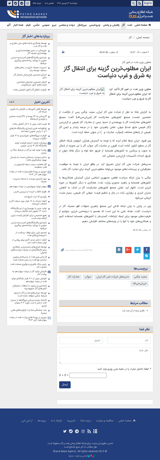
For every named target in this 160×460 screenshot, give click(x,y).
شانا (126, 14)
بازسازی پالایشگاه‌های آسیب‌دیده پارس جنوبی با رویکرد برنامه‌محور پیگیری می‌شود (29, 60)
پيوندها (42, 421)
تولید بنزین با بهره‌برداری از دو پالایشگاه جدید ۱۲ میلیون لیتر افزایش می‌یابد (29, 210)
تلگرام (21, 3)
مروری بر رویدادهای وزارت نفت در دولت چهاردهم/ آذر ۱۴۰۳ (28, 173)
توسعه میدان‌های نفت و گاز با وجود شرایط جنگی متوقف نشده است (30, 294)
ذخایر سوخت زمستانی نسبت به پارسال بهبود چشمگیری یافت (28, 159)
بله (15, 3)
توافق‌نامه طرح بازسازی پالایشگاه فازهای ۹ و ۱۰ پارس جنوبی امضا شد (28, 130)
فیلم (28, 25)
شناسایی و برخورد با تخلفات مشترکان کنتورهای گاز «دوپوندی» (29, 287)
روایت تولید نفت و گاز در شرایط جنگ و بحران (29, 151)
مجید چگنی (140, 277)
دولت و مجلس (67, 25)
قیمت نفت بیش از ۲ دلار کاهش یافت (29, 124)
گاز (123, 25)
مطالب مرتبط (139, 303)
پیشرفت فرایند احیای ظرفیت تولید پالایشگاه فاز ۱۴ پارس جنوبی (31, 144)
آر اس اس (27, 421)
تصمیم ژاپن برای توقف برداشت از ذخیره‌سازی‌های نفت (31, 234)
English (148, 3)
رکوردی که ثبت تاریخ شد (35, 196)
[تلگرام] (77, 432)
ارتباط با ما (56, 421)
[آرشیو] (95, 432)
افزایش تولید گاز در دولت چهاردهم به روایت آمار (29, 273)
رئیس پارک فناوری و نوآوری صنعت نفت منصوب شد (28, 266)
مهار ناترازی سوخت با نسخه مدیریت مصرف (30, 180)
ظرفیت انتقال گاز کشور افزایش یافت (30, 89)
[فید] (89, 432)
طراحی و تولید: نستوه (78, 456)
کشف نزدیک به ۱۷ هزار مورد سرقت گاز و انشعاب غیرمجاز (28, 202)
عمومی (45, 25)
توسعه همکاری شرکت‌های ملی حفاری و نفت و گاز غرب (28, 45)
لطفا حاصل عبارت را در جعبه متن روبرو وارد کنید (124, 369)
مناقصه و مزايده (104, 421)
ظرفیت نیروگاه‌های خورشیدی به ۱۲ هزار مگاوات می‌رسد (28, 137)
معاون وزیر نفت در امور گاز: (136, 62)
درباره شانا (37, 3)
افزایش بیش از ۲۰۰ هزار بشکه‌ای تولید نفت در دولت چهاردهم (29, 280)
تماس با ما (49, 3)
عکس (36, 25)
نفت (129, 25)
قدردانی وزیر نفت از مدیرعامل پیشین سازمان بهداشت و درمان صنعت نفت (30, 258)
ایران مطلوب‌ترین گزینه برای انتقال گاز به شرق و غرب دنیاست (107, 72)
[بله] (71, 432)
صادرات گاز (74, 277)
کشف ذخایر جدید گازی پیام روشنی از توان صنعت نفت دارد (29, 241)
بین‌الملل (81, 25)
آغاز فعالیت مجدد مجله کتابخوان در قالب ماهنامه (30, 166)
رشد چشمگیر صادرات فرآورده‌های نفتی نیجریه (29, 311)
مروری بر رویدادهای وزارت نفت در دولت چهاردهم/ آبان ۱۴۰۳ (28, 319)
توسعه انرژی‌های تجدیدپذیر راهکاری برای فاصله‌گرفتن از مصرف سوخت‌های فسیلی (29, 250)
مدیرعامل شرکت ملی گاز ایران (112, 277)
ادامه (11, 102)
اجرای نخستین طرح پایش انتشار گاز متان (30, 76)
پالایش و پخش (111, 25)
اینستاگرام (27, 3)
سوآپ (88, 277)
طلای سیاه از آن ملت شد (133, 310)
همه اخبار (18, 25)
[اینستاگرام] (83, 432)
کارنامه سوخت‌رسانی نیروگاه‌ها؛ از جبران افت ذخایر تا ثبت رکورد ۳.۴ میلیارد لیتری (29, 303)
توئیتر (9, 3)
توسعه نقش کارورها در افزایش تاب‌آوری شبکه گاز (28, 110)
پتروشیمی (94, 25)
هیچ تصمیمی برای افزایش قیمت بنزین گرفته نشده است (29, 217)
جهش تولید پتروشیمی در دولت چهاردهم (28, 186)
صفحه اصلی (141, 25)
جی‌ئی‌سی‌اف (139, 283)
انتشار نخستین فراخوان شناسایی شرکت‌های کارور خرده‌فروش (32, 83)
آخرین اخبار (42, 102)
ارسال (65, 385)
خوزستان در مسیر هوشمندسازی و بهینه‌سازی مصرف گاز (31, 52)
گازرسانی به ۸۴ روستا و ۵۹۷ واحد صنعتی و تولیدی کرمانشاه (28, 118)
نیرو (54, 25)
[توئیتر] (64, 432)
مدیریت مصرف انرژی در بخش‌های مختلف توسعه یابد (31, 69)
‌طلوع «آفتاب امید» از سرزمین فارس (30, 191)
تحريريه (71, 421)
